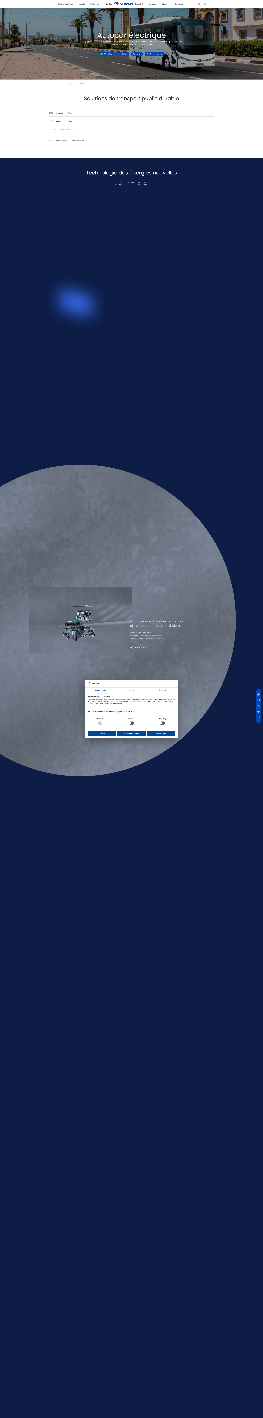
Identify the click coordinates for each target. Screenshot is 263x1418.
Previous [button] (6, 885)
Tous (70, 113)
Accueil (73, 83)
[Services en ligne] (258, 700)
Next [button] (256, 885)
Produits (81, 83)
